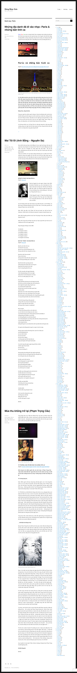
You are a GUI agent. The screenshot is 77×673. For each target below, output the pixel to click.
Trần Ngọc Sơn (60, 564)
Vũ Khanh (59, 145)
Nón (58, 213)
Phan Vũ (58, 339)
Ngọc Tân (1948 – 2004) (61, 95)
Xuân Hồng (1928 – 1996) (61, 608)
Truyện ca (59, 234)
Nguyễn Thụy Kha (60, 320)
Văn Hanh (59, 142)
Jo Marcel (59, 443)
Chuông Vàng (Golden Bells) (62, 47)
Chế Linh (58, 46)
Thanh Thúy (59, 131)
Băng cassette (60, 197)
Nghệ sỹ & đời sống (61, 160)
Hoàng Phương (60, 430)
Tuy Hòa (58, 652)
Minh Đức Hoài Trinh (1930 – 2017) (63, 306)
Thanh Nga (59, 130)
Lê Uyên (58, 76)
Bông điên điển (61, 169)
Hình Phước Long (60, 415)
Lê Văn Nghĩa (59, 302)
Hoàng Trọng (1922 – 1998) (62, 437)
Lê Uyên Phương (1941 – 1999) (62, 465)
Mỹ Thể (58, 90)
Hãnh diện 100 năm (61, 159)
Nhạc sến (59, 206)
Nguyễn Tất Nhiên (60, 319)
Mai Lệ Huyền (59, 79)
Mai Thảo (59, 305)
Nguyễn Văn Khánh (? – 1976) (62, 503)
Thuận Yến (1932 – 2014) (61, 551)
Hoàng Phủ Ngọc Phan (61, 288)
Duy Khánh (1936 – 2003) (61, 50)
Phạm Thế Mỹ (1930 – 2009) (62, 528)
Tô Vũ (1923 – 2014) (60, 556)
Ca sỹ (57, 27)
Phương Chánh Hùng (61, 255)
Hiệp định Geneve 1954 (61, 166)
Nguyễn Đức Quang (60, 515)
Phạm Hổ (59, 329)
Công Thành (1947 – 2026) (62, 48)
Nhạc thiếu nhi (59, 207)
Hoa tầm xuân (60, 178)
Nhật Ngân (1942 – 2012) (61, 518)
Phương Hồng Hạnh (60, 104)
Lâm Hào (59, 250)
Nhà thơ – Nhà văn (59, 262)
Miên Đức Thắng (60, 476)
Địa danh (57, 630)
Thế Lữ (58, 350)
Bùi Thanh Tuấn (60, 264)
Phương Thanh (60, 108)
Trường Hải (59, 579)
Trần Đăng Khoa (60, 358)
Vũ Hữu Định (59, 372)
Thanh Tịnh (59, 349)
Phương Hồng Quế (60, 107)
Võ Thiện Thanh (60, 599)
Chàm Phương (60, 265)
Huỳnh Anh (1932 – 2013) (61, 442)
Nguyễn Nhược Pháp (61, 315)
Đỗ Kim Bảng (59, 619)
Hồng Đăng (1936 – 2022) (61, 439)
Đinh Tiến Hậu (59, 618)
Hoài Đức (59, 423)
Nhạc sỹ (57, 383)
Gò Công (58, 632)
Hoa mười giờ (60, 173)
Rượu (58, 216)
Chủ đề (57, 149)
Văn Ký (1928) (59, 595)
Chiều (58, 155)
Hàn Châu (59, 411)
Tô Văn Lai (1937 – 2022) (61, 258)
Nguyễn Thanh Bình (60, 495)
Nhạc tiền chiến (60, 210)
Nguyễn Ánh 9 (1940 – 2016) (62, 487)
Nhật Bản (59, 638)
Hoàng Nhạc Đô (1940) (61, 429)
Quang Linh (59, 112)
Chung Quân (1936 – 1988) (62, 400)
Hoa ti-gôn (60, 180)
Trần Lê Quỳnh (60, 561)
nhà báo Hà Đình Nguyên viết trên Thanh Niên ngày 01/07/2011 (35, 466)
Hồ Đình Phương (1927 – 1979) (62, 283)
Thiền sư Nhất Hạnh (60, 352)
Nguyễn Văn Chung (60, 500)
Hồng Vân (59, 438)
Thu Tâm (59, 136)
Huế (58, 635)
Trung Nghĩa (59, 260)
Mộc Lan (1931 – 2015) (61, 85)
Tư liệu (58, 9)
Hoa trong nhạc (60, 168)
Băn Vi (58, 391)
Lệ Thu (58, 75)
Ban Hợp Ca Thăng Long (61, 37)
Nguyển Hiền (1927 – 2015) (62, 489)
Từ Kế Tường (59, 363)
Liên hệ (70, 9)
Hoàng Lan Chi (60, 286)
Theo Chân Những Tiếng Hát (63, 161)
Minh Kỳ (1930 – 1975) (61, 477)
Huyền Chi (59, 292)
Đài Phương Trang (60, 613)
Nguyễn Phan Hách (60, 316)
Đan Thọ (58, 614)
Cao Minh (59, 45)
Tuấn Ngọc (59, 140)
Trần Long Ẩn (59, 562)
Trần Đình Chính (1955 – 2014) (62, 359)
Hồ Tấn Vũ (59, 416)
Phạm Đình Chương (60, 531)
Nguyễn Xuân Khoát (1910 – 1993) (63, 512)
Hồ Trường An (59, 282)
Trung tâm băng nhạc (61, 230)
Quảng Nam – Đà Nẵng (61, 645)
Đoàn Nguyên (59, 623)
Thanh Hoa (59, 125)
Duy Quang (59, 51)
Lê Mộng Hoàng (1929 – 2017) (62, 251)
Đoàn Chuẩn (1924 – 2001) (62, 622)
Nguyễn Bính (59, 310)
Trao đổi (58, 229)
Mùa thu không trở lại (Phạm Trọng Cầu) (27, 411)
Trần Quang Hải (60, 565)
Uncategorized (58, 628)
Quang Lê (59, 111)
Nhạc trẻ (58, 211)
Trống (59, 201)
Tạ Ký (58, 344)
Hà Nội (58, 633)
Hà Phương (59, 410)
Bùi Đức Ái (59, 396)
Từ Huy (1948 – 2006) (61, 586)
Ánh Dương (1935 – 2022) (61, 386)
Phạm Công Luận (60, 328)
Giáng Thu (59, 55)
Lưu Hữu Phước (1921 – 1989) (62, 470)
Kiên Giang (59, 293)
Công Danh (59, 245)
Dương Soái (59, 272)
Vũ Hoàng (59, 602)
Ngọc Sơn (59, 486)
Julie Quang (59, 66)
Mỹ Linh (58, 89)
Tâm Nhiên (59, 345)
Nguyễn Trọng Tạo (60, 498)
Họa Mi (58, 61)
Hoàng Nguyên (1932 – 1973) (62, 428)
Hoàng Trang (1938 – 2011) (62, 435)
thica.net (23, 180)
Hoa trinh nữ (60, 182)
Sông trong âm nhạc (60, 218)
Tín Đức (58, 552)
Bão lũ (58, 151)
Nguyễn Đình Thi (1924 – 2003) (62, 513)
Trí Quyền (59, 362)
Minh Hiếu (59, 83)
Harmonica (60, 198)
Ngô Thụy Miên (60, 481)
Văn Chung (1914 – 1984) (61, 594)
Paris (5, 36)
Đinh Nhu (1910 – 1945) (61, 617)
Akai (59, 196)
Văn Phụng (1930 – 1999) (61, 597)
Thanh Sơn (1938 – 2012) (61, 545)
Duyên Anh (59, 274)
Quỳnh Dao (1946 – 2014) (61, 113)
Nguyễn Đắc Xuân (60, 324)
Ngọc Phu (59, 253)
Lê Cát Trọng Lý (60, 452)
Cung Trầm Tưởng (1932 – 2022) (63, 269)
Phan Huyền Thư (60, 335)
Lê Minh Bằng (59, 456)
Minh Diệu (59, 81)
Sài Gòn (58, 647)
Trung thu (59, 231)
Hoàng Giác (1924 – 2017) (61, 425)
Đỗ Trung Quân (60, 381)
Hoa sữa (59, 177)
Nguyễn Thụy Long (60, 321)
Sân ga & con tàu (60, 217)
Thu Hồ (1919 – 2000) (61, 550)
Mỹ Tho (58, 636)
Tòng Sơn (59, 259)
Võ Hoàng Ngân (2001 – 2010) (62, 144)
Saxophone (60, 199)
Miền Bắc (59, 184)
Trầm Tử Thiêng (60, 557)
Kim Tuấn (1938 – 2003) (61, 295)
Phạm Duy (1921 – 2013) (61, 524)
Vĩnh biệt (59, 239)
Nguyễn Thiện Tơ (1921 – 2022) (62, 496)
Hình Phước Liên (60, 414)
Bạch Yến (59, 36)
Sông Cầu (59, 650)
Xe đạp (58, 240)
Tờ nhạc (58, 227)
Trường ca (59, 232)
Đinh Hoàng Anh (60, 376)
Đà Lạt (58, 654)
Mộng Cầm (59, 307)
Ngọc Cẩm (59, 93)
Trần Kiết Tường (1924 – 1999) (62, 560)
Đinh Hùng (59, 377)
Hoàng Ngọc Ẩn (60, 287)
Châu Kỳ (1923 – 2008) (61, 397)
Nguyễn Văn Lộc (60, 98)
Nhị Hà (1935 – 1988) (61, 522)
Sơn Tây (58, 649)
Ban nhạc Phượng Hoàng (61, 38)
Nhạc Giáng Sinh (60, 203)
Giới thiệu (65, 9)
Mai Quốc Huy (59, 80)
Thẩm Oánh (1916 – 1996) (61, 541)
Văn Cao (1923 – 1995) (61, 593)
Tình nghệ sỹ (59, 225)
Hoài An (58, 418)
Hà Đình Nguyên (7, 417)
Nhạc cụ (58, 194)
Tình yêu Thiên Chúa (61, 226)
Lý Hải (58, 78)
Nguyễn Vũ (59, 510)
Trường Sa (59, 584)
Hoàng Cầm (59, 284)
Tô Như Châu (59, 353)
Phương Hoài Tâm (60, 103)
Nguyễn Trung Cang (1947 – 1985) (63, 499)
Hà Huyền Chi (59, 277)
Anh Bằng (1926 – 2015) (61, 385)
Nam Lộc (59, 480)
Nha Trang (59, 637)
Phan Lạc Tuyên (60, 336)
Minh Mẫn (59, 84)
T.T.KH (58, 343)
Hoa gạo (59, 170)
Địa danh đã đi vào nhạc (61, 241)
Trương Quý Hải (60, 583)
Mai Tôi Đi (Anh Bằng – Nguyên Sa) (24, 140)
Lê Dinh (58, 453)
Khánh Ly (59, 69)
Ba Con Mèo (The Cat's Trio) (62, 33)
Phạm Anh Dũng (60, 523)
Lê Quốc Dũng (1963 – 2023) (62, 458)
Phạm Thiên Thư (60, 333)
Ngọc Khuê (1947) (60, 484)
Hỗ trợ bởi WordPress (15, 667)
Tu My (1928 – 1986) (61, 588)
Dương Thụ (59, 404)
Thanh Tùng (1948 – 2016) (62, 547)
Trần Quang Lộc (60, 567)
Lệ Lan (58, 296)
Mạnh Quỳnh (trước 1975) (61, 475)
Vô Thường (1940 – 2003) (61, 600)
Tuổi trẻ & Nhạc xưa (60, 236)
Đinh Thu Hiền (59, 378)
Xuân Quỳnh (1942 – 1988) (62, 373)
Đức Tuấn (59, 147)
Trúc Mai (58, 137)
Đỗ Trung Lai (59, 380)
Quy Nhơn (59, 646)
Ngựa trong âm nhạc (61, 192)
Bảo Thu (58, 395)
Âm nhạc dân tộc (60, 150)
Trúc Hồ (58, 576)
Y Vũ (58, 612)
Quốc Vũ (58, 538)
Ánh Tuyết (59, 32)
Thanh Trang (59, 546)
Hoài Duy (59, 419)
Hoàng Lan (59, 246)
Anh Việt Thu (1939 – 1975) (62, 390)
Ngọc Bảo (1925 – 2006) (61, 92)
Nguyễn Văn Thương (61, 504)
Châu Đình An (59, 399)
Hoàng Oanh (59, 62)
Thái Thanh (59, 123)
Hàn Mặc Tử (59, 279)
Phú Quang (59, 536)
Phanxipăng (59, 340)
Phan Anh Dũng (60, 334)
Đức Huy (59, 626)
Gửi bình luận (7, 39)
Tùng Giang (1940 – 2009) (61, 141)
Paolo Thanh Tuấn (60, 102)
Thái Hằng (59, 121)
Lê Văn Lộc (59, 301)
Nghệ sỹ (57, 243)
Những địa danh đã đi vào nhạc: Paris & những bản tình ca (27, 28)
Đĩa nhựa (60, 202)
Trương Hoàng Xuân (61, 580)
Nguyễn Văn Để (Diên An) (61, 508)
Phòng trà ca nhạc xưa (61, 215)
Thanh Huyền (59, 126)
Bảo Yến (58, 41)
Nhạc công (59, 193)
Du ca (58, 164)
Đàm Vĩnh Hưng (60, 146)
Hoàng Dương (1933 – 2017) (62, 424)
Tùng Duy (59, 364)
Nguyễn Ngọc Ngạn (60, 314)
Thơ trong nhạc (9, 149)
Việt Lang (59, 369)
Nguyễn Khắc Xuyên (61, 490)
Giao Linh (59, 56)
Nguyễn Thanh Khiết (60, 254)
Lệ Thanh (59, 74)
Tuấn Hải (59, 590)
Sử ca (58, 220)
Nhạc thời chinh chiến (61, 208)
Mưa (58, 187)
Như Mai (58, 99)
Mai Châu (59, 472)
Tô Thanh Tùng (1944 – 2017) (62, 555)
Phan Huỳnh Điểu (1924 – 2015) (62, 532)
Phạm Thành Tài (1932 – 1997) (62, 331)
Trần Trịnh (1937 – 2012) (61, 570)
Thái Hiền (59, 122)
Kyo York (59, 71)
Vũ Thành (59, 603)
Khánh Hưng (59, 446)
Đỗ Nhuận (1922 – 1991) (61, 621)
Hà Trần (58, 59)
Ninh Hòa (59, 640)
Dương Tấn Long (60, 273)
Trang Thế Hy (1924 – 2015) (62, 361)
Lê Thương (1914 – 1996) (61, 461)
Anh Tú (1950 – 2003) (61, 31)
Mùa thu (12, 417)
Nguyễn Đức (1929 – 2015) (62, 514)
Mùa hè (58, 188)
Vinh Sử (58, 598)
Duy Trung (59, 405)
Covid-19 (58, 163)
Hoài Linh (59, 420)
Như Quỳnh (59, 100)
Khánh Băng (59, 444)
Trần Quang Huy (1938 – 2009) (62, 566)
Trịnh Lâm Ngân (60, 574)
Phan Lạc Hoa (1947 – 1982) (62, 533)
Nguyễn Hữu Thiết (60, 97)
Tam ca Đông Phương (61, 117)
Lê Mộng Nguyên (60, 457)
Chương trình (59, 156)
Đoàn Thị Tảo (59, 382)
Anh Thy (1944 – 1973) (61, 387)
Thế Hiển (59, 548)
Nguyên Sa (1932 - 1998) (9, 148)
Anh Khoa (59, 28)
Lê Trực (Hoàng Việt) (61, 463)
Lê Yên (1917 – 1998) (61, 467)
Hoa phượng (60, 175)
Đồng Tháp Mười (60, 655)
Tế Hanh (58, 348)
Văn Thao (59, 367)
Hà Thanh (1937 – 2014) (61, 57)
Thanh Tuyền (59, 132)
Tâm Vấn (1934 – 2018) (61, 118)
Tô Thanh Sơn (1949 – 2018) (62, 553)
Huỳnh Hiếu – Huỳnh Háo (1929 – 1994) (64, 248)
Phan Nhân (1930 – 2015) (61, 534)
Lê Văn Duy (59, 300)
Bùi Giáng (59, 263)
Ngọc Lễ (58, 485)
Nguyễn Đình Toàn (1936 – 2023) (63, 325)
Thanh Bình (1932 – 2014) (61, 543)
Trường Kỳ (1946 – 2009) (61, 581)
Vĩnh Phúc (59, 371)
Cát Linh (58, 244)
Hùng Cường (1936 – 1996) (62, 65)
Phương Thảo (59, 109)
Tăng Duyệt (59, 347)
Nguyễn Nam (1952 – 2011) (62, 491)
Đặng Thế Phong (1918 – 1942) (62, 616)
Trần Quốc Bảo (60, 357)
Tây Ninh (59, 651)
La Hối (58, 449)
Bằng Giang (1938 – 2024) (61, 392)
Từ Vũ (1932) (59, 589)
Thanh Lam (59, 127)
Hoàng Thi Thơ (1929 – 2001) (62, 434)
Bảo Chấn (59, 394)
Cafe (58, 154)
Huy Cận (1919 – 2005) (61, 291)
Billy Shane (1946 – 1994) (61, 42)
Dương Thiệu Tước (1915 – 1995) (63, 402)
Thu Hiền (59, 135)
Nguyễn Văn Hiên (60, 501)
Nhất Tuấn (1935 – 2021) (61, 326)
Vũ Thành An (59, 604)
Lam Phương (59, 451)
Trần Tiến (59, 569)
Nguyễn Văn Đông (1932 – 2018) (63, 509)
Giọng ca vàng (59, 165)
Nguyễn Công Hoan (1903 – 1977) (63, 311)
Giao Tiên (59, 409)
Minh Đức (59, 479)
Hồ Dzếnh (59, 281)
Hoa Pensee (60, 174)
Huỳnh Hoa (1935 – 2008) (61, 249)
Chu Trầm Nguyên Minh (61, 267)
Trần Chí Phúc (59, 354)
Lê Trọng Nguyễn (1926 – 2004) (62, 462)
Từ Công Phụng (60, 585)
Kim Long (59, 448)
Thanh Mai (59, 128)
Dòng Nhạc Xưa (11, 9)
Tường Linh (59, 366)
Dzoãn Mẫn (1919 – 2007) (61, 406)
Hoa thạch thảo (61, 179)
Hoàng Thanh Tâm (60, 433)
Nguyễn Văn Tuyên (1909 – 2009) (63, 505)
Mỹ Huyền (59, 88)
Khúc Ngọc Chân (60, 447)
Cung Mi (58, 268)
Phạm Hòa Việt (60, 330)
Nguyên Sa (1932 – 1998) (61, 317)
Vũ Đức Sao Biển (60, 607)
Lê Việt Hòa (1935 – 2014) (61, 466)
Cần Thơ (58, 631)
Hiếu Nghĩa (59, 413)
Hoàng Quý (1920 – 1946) (61, 432)
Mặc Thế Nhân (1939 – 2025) (62, 471)
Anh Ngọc (59, 29)
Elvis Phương (59, 52)
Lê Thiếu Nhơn (60, 297)
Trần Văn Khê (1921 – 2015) (62, 571)
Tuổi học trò (59, 235)
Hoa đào (59, 183)
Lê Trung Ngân (60, 298)
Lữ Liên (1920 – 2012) (61, 468)
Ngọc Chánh (59, 482)
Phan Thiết (59, 642)
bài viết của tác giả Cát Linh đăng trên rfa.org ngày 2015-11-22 (35, 66)
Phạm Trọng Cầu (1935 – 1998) (62, 529)
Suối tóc (58, 221)
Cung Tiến (59, 401)
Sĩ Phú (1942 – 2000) (61, 114)
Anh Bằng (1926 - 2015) (9, 146)
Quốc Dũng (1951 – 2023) (61, 537)
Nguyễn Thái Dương (60, 494)
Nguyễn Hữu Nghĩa (60, 312)
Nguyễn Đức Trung (60, 517)
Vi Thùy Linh (59, 368)
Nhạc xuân (59, 212)
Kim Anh (58, 70)
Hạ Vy (58, 60)
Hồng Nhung (59, 64)
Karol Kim (59, 67)
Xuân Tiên (59, 609)
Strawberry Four (60, 116)
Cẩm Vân (59, 43)
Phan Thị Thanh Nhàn (61, 338)
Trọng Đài (59, 575)
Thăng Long (59, 542)
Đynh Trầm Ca (59, 627)
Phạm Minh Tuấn (60, 527)
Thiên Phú (59, 133)
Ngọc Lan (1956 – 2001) (61, 94)
